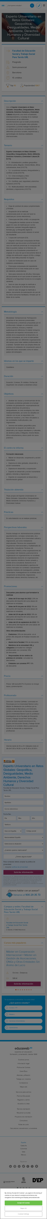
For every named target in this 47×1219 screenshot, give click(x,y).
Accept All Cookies (23, 1203)
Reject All (23, 1208)
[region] (23, 1203)
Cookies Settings (23, 1214)
